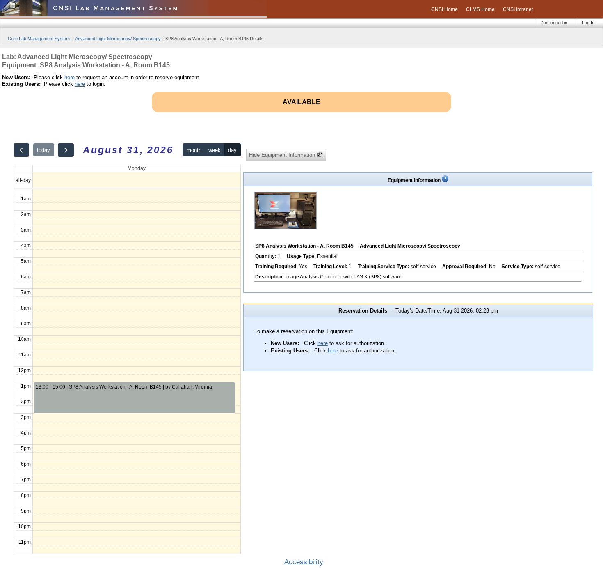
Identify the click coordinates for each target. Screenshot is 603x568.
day (232, 150)
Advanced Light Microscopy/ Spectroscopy (118, 38)
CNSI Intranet (518, 9)
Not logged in (554, 22)
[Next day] (65, 150)
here (69, 77)
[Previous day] (21, 150)
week (214, 150)
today (43, 150)
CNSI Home (444, 9)
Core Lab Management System (39, 38)
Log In (588, 22)
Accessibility (303, 562)
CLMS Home (480, 9)
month (194, 150)
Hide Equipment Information (283, 155)
